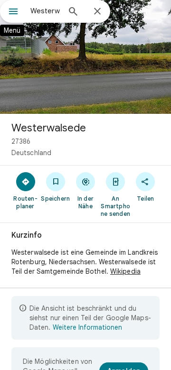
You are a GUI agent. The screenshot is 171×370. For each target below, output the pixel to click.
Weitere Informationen (87, 327)
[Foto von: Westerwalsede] (85, 57)
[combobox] (45, 11)
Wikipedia (125, 271)
